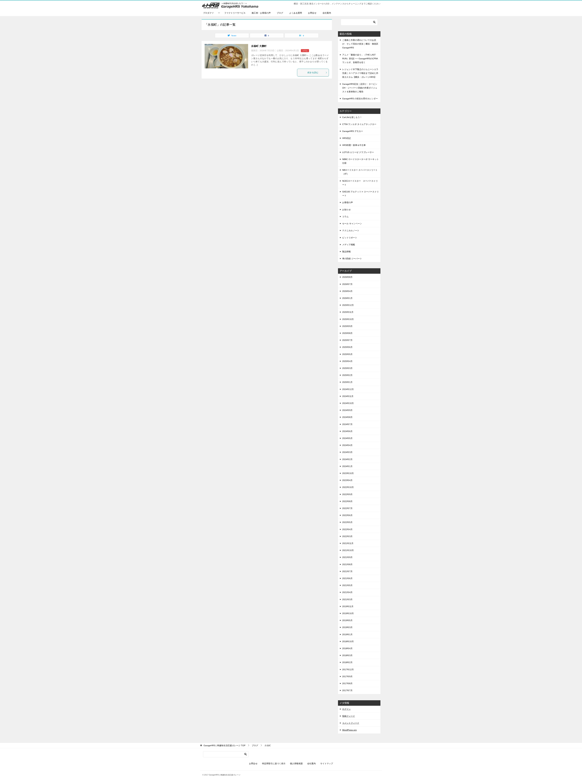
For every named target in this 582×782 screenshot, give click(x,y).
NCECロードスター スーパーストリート (360, 183)
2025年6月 (347, 347)
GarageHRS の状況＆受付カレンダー (360, 98)
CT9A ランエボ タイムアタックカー (359, 124)
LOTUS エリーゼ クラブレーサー (358, 152)
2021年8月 (347, 564)
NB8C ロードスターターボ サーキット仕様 (360, 161)
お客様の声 (347, 202)
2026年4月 (347, 291)
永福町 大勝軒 (259, 46)
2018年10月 (348, 641)
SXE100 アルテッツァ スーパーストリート (360, 193)
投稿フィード (348, 716)
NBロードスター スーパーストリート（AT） (360, 172)
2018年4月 (347, 648)
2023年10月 (348, 473)
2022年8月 (347, 501)
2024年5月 (347, 438)
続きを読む (313, 72)
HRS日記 (346, 138)
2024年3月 (347, 452)
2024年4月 (347, 445)
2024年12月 (348, 389)
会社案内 (327, 13)
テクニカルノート (350, 230)
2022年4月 (347, 529)
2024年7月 (347, 424)
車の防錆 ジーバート (352, 258)
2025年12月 (348, 305)
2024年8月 (347, 417)
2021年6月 (347, 578)
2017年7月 (347, 690)
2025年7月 (347, 340)
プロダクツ (208, 13)
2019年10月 (348, 613)
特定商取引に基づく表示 (273, 763)
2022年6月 (347, 515)
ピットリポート (349, 237)
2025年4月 (347, 361)
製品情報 (346, 251)
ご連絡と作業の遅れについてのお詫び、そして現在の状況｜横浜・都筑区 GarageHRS (360, 44)
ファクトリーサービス (235, 13)
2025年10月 (348, 319)
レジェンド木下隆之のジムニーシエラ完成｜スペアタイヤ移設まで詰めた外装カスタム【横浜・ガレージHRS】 (360, 73)
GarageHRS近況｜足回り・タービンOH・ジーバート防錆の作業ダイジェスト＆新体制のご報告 (359, 88)
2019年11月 (347, 606)
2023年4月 (347, 480)
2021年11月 (347, 543)
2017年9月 (347, 676)
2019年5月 (347, 620)
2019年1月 (347, 634)
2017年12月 (348, 669)
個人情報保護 (296, 763)
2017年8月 (347, 683)
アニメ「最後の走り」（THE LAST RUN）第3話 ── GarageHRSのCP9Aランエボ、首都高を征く (360, 59)
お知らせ (346, 209)
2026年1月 (347, 298)
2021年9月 (347, 557)
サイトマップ (326, 763)
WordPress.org (349, 730)
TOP (224, 745)
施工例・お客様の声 (261, 13)
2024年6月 (347, 431)
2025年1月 (347, 382)
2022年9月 (347, 494)
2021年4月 (347, 592)
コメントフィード (350, 723)
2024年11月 (347, 396)
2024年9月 (347, 410)
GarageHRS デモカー (352, 131)
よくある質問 (295, 13)
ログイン (346, 709)
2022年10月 (348, 487)
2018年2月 (347, 662)
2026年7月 (347, 284)
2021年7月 (347, 571)
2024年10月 (348, 403)
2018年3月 (347, 655)
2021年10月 (348, 550)
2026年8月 (347, 277)
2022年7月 (347, 508)
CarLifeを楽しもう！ (352, 117)
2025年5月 (347, 354)
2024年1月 (347, 466)
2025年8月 (347, 333)
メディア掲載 (348, 244)
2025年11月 (347, 312)
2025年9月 (347, 326)
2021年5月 (347, 585)
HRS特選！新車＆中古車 (354, 145)
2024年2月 (347, 459)
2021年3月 (347, 599)
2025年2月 (347, 375)
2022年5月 (347, 522)
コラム (305, 51)
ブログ (280, 13)
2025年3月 (347, 368)
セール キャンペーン (352, 223)
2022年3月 (347, 536)
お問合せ (312, 13)
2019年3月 (347, 627)
